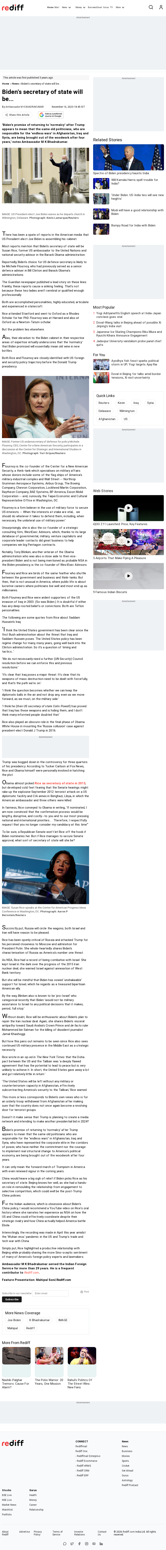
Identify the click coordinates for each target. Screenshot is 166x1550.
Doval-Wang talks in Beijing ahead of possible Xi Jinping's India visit (128, 324)
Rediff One (81, 1451)
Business (127, 1451)
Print (86, 1291)
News (64, 7)
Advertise (24, 1531)
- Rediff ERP (82, 1475)
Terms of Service (57, 1533)
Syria (150, 403)
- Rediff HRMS (83, 1465)
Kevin (121, 403)
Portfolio (7, 1514)
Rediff (30, 1328)
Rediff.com (31, 1272)
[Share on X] (72, 1544)
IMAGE (62, 1320)
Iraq (135, 403)
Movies (126, 1456)
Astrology (127, 1480)
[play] (129, 508)
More (118, 7)
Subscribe (11, 1299)
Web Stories (103, 491)
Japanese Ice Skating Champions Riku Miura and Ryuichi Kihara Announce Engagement (129, 333)
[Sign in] (161, 7)
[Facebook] (79, 1544)
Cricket (126, 1465)
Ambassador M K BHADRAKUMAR (24, 106)
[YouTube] (94, 1544)
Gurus (106, 7)
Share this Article (19, 115)
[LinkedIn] (101, 1544)
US (126, 419)
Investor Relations (79, 1533)
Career (33, 1504)
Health (33, 1495)
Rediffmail (81, 1446)
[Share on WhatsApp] (64, 1544)
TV (111, 7)
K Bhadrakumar (39, 1320)
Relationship (36, 1509)
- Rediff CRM (82, 1470)
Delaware (105, 411)
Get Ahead (127, 1470)
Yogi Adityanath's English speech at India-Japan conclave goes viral (128, 315)
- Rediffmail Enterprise (88, 1456)
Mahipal (12, 1328)
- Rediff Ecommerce (86, 1461)
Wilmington (127, 411)
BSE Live (7, 1495)
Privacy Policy (38, 1533)
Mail (56, 7)
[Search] (151, 7)
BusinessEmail (95, 7)
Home (50, 7)
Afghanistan (107, 419)
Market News (9, 1504)
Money (79, 7)
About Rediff (5, 1533)
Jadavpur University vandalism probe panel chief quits (129, 343)
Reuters (104, 403)
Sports (125, 1461)
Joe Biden (14, 1320)
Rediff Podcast (130, 1485)
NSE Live (7, 1500)
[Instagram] (86, 1544)
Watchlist (7, 1509)
